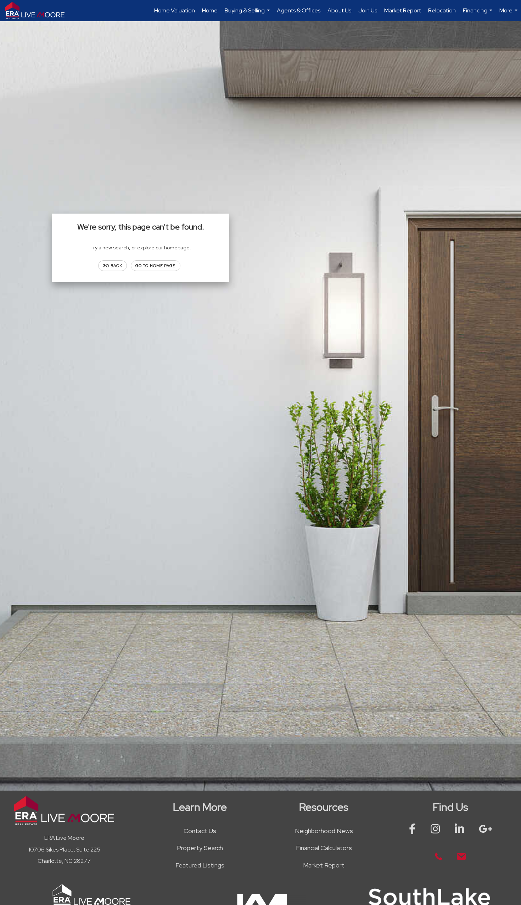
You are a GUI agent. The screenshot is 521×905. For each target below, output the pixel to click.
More (509, 14)
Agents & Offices (298, 10)
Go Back (112, 265)
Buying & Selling (248, 14)
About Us (339, 10)
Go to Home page (155, 265)
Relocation (442, 10)
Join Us (367, 10)
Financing (478, 14)
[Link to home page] (38, 10)
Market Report (402, 10)
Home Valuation (174, 10)
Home (210, 10)
